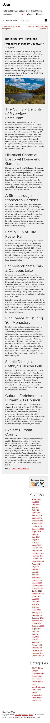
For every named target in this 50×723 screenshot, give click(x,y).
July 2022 (35, 631)
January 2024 (37, 583)
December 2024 (37, 553)
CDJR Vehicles (37, 668)
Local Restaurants (38, 687)
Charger (35, 671)
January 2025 (37, 550)
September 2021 (38, 656)
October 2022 (37, 623)
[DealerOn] (8, 712)
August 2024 (36, 564)
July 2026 (35, 502)
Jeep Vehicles (37, 679)
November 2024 (37, 556)
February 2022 (37, 645)
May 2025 (35, 540)
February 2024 (37, 580)
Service (34, 692)
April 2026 (35, 510)
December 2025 (37, 521)
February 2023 (37, 613)
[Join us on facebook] (37, 484)
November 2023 (37, 588)
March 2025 (36, 545)
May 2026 (35, 507)
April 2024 (35, 575)
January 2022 (37, 648)
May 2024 (35, 572)
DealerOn (18, 715)
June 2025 (35, 537)
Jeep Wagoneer (37, 682)
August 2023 (36, 596)
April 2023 (35, 607)
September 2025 (38, 529)
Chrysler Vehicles (38, 673)
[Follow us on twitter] (42, 484)
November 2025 (37, 523)
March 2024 (36, 577)
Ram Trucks (36, 690)
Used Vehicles (37, 698)
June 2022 (35, 634)
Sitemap (25, 715)
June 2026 (35, 505)
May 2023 (35, 604)
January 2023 (37, 615)
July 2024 (35, 567)
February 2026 (37, 515)
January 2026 (37, 518)
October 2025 (37, 526)
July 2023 (35, 599)
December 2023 (37, 586)
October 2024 (37, 559)
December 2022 (37, 618)
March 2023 (36, 610)
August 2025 (36, 532)
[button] (9, 20)
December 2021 (37, 650)
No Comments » (23, 468)
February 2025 (37, 548)
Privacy (31, 715)
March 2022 (36, 642)
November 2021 (37, 653)
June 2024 (35, 569)
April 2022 (35, 640)
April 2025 (35, 542)
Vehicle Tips (36, 700)
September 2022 (38, 626)
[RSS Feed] (33, 484)
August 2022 (36, 629)
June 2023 (35, 602)
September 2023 (38, 594)
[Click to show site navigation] (46, 20)
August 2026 (36, 499)
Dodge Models (37, 676)
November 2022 (37, 621)
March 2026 (36, 513)
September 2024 (38, 561)
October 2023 (37, 591)
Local (14, 468)
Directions (24, 20)
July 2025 (35, 534)
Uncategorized (37, 695)
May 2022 (35, 637)
